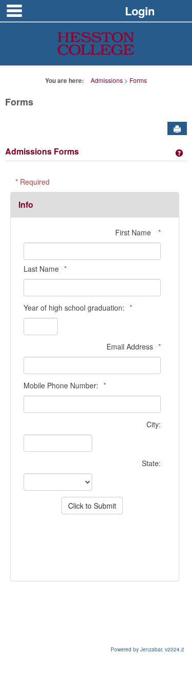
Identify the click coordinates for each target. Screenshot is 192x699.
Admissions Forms (42, 151)
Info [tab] (25, 204)
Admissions (107, 80)
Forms (138, 80)
